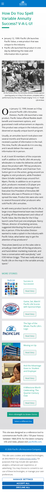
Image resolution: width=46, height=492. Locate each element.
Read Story (29, 291)
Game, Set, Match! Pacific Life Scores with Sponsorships (32, 304)
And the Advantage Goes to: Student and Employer (32, 368)
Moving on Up (30, 345)
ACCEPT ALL (23, 483)
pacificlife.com (35, 441)
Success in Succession (29, 282)
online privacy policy (28, 458)
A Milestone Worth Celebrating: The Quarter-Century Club (32, 391)
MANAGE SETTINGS (23, 479)
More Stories (23, 414)
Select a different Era (23, 421)
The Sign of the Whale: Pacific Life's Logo (32, 326)
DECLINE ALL (23, 487)
